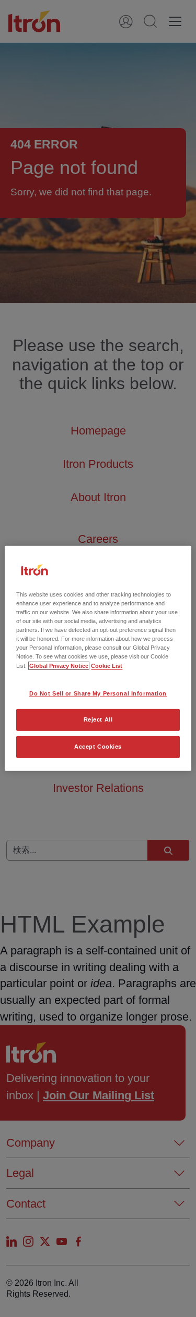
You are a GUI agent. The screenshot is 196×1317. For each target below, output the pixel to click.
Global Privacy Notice (58, 665)
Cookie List (106, 665)
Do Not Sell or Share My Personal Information (98, 693)
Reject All (98, 719)
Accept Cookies (98, 746)
